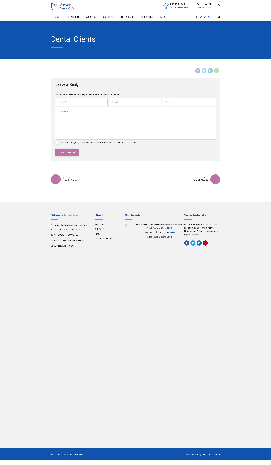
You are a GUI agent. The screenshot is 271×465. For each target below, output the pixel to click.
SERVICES (99, 229)
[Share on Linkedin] (210, 70)
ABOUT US (91, 17)
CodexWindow (213, 454)
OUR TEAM (108, 17)
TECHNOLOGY (127, 17)
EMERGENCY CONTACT (106, 238)
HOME (57, 17)
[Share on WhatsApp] (216, 70)
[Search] (219, 17)
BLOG (163, 17)
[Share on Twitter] (204, 70)
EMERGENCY (147, 17)
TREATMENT (73, 17)
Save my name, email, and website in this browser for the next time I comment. (99, 142)
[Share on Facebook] (197, 70)
